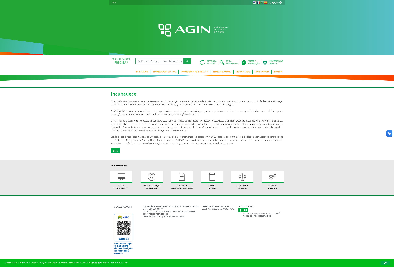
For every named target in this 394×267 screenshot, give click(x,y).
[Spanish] (266, 2)
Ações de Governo (272, 187)
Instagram (245, 210)
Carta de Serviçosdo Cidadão (152, 187)
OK (385, 263)
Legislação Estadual (242, 187)
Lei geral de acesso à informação (182, 187)
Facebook (240, 210)
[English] (255, 2)
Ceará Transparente (121, 187)
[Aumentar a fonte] (277, 2)
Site (115, 150)
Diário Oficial (212, 187)
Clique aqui (96, 263)
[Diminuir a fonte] (273, 2)
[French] (258, 2)
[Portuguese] (262, 2)
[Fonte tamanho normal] (269, 2)
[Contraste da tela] (280, 2)
